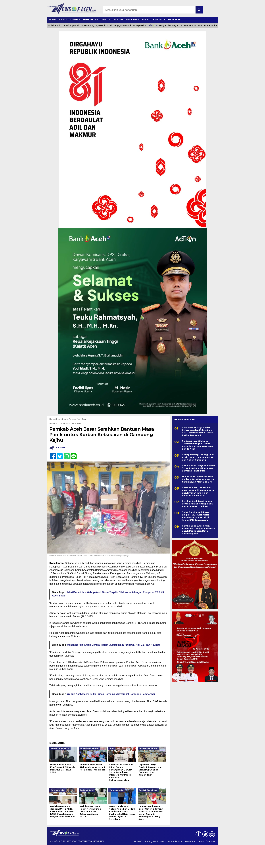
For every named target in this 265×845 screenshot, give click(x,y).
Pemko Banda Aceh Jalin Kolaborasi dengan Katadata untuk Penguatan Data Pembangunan (198, 530)
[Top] (253, 840)
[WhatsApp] (65, 455)
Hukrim (118, 19)
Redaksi (138, 841)
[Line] (72, 455)
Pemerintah (90, 19)
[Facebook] (52, 455)
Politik (106, 19)
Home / (52, 419)
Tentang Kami (151, 841)
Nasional (174, 19)
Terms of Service (206, 841)
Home (52, 19)
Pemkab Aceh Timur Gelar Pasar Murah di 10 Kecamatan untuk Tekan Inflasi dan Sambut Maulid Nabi (198, 491)
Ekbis (145, 19)
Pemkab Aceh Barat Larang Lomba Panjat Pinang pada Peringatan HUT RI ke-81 (197, 504)
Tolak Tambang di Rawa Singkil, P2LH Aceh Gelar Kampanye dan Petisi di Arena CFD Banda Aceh (195, 516)
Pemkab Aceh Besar (77, 419)
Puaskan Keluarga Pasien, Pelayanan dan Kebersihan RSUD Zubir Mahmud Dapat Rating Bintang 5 (197, 431)
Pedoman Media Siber (171, 841)
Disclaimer (190, 841)
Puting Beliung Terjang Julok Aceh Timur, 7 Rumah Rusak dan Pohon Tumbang (198, 457)
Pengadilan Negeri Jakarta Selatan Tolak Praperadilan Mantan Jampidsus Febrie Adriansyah (193, 25)
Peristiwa (132, 19)
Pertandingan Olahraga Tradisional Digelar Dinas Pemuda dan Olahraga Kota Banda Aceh (197, 445)
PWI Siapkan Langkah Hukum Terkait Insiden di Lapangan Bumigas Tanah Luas (198, 468)
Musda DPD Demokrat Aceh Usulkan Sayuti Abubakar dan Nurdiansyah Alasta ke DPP (198, 479)
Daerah (75, 19)
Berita (63, 19)
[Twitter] (58, 455)
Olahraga (158, 19)
